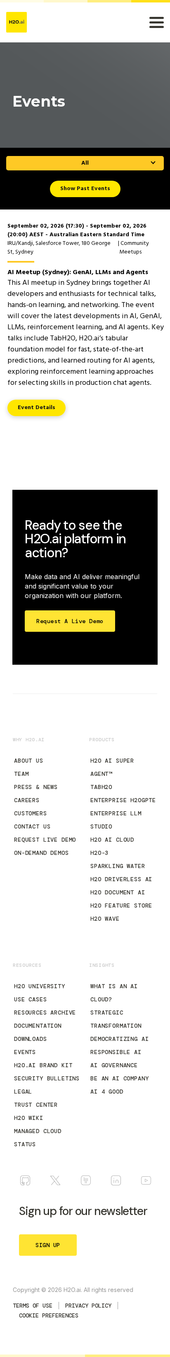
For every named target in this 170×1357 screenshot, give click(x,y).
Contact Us (32, 826)
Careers (27, 800)
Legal (23, 1091)
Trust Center (36, 1104)
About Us (28, 760)
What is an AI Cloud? (114, 992)
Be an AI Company (119, 1078)
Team (21, 773)
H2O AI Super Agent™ (112, 767)
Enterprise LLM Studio (116, 820)
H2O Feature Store (121, 905)
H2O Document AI (117, 892)
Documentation (37, 1025)
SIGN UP (47, 1245)
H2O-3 (99, 853)
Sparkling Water (117, 866)
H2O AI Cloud (112, 839)
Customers (30, 813)
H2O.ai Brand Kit (43, 1065)
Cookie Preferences (48, 1315)
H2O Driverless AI (121, 879)
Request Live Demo (45, 839)
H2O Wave (105, 918)
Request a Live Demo (70, 621)
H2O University (39, 986)
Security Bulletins (47, 1078)
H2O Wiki (28, 1118)
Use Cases (30, 999)
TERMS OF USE (32, 1305)
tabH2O (101, 787)
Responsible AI (116, 1052)
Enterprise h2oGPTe (123, 800)
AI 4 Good (106, 1091)
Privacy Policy (88, 1305)
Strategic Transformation (116, 1019)
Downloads (30, 1039)
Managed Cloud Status (37, 1137)
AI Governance (114, 1065)
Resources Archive (45, 1012)
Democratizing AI (119, 1039)
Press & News (36, 787)
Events (25, 1052)
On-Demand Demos (41, 853)
